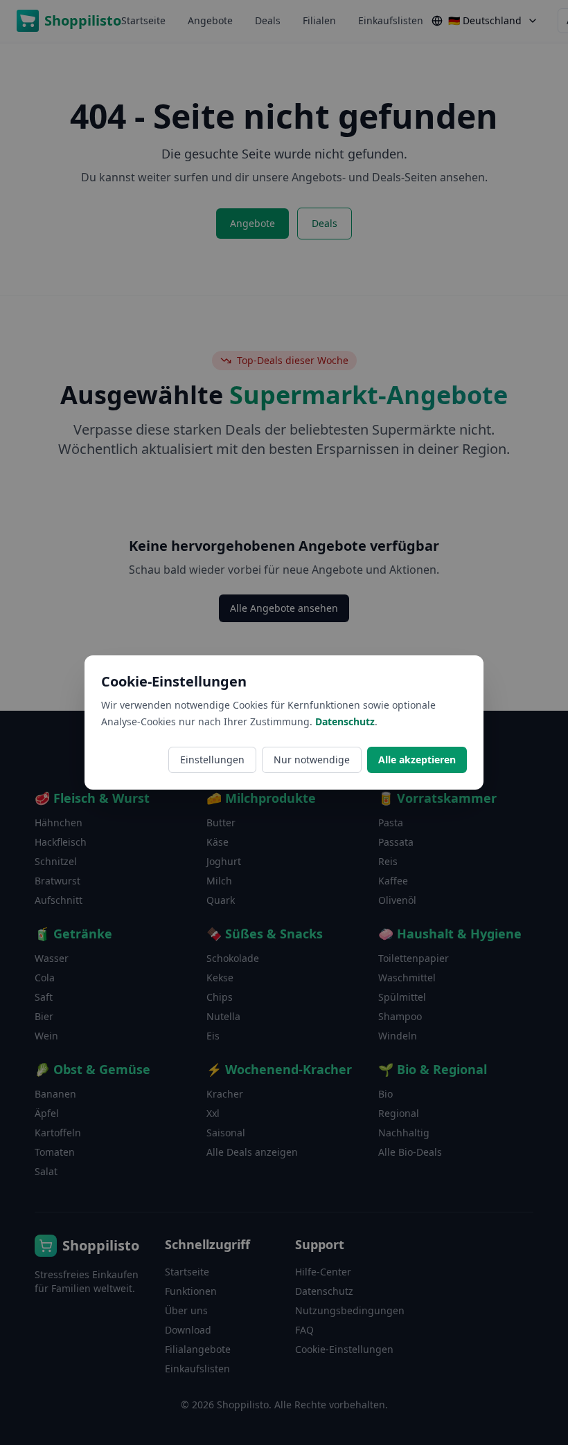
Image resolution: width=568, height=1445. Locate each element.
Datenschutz (345, 721)
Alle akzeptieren (417, 759)
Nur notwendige (312, 759)
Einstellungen (212, 759)
